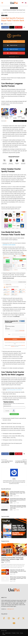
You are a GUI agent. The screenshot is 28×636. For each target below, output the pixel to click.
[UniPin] (2, 24)
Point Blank (4, 495)
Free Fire (3, 502)
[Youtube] (14, 623)
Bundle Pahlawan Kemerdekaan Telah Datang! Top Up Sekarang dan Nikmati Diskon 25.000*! (18, 500)
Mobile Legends (4, 509)
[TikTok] (18, 618)
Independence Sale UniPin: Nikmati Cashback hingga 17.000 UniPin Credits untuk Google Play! (18, 571)
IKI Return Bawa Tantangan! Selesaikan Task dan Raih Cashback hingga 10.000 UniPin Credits (18, 507)
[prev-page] (2, 512)
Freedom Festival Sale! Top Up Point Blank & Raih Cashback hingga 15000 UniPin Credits (17, 493)
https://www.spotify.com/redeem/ (14, 389)
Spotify (5, 12)
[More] (24, 27)
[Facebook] (4, 618)
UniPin (5, 23)
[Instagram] (9, 618)
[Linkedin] (14, 618)
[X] (23, 618)
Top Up (6, 15)
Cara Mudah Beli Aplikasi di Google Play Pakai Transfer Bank (21, 462)
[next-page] (4, 512)
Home (2, 12)
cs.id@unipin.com (10, 609)
